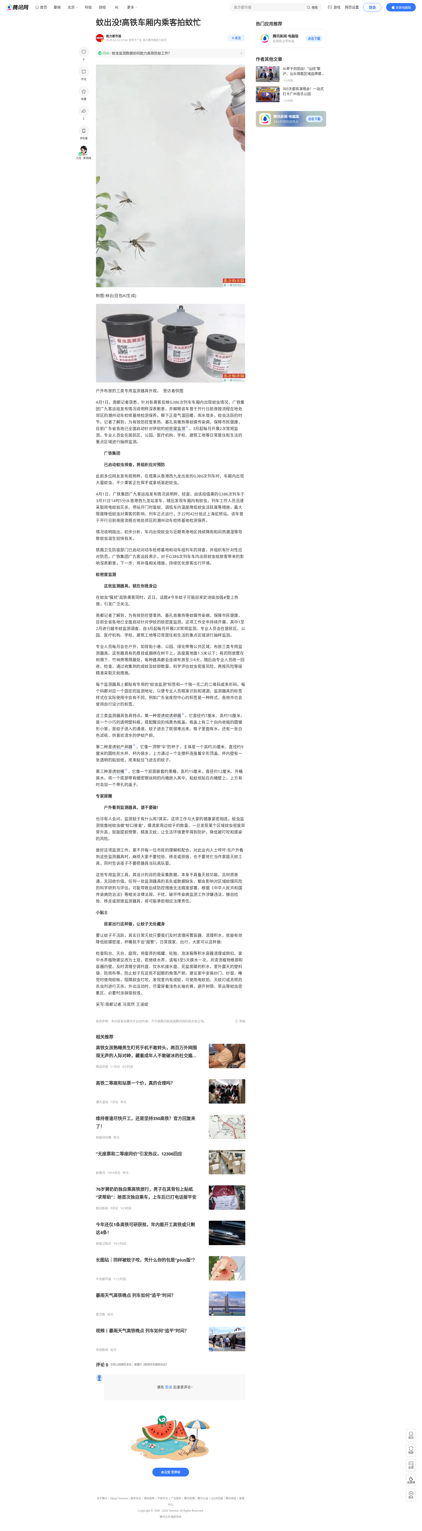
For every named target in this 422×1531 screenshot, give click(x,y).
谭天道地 (102, 1102)
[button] (314, 38)
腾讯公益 (203, 1498)
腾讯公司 (165, 1517)
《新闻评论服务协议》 (155, 1364)
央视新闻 (102, 1349)
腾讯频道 (231, 1498)
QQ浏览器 (217, 1498)
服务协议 (136, 1498)
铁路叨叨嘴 (103, 1137)
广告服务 (176, 1498)
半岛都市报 (103, 1278)
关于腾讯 (102, 1498)
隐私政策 (149, 1498)
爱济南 (100, 1314)
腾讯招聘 (189, 1498)
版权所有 (176, 1517)
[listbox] (170, 1192)
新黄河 (100, 1172)
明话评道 (102, 1066)
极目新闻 (102, 1208)
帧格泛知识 (103, 1243)
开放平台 (162, 1498)
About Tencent (119, 1498)
